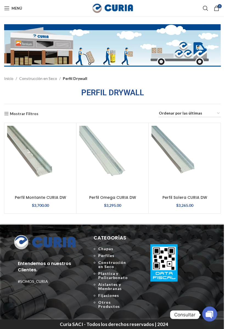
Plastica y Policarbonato (113, 275)
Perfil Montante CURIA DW (40, 197)
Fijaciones (108, 295)
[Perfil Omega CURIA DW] (112, 159)
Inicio (8, 78)
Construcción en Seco (38, 78)
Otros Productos (109, 304)
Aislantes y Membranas (110, 286)
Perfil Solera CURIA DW (184, 197)
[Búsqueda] (205, 8)
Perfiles (106, 255)
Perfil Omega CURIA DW (112, 197)
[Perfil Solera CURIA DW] (184, 159)
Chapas (105, 248)
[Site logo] (112, 7)
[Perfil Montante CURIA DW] (40, 159)
